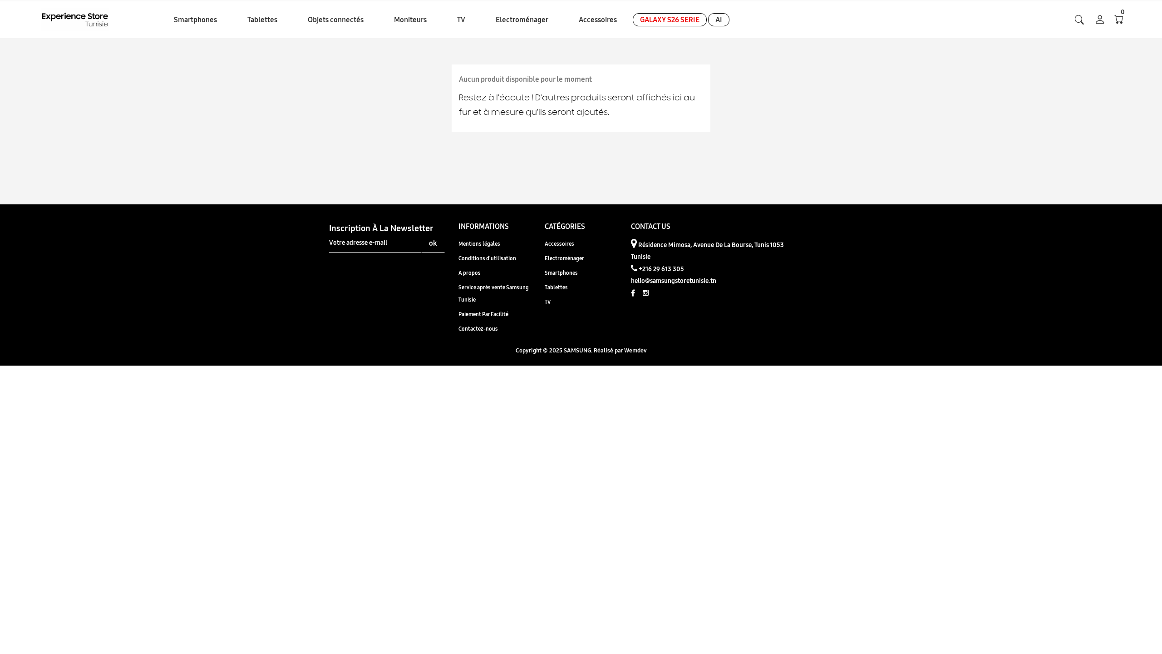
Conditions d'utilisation (487, 258)
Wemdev (635, 350)
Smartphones (561, 273)
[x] (1079, 20)
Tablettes (556, 287)
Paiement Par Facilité (483, 314)
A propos (469, 273)
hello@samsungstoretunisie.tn (673, 280)
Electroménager (564, 258)
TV (548, 302)
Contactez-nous (478, 328)
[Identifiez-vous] (1100, 20)
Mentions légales (479, 244)
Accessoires (559, 244)
